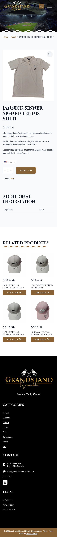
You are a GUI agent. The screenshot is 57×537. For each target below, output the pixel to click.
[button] (50, 54)
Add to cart (26, 170)
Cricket (5, 427)
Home (5, 36)
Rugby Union (8, 437)
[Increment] (10, 170)
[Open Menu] (49, 6)
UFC (4, 446)
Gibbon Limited (31, 533)
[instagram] (5, 482)
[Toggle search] (41, 6)
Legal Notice (7, 500)
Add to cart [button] (12, 292)
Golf (4, 432)
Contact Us (7, 476)
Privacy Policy (8, 505)
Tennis (13, 36)
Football (6, 413)
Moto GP (6, 422)
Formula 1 (6, 417)
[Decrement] (5, 170)
